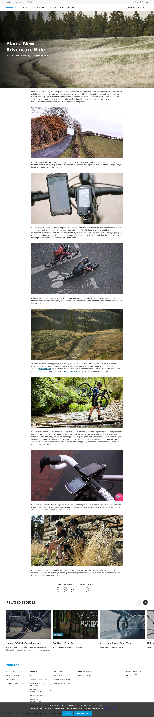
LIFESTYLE (51, 7)
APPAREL (71, 7)
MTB (33, 7)
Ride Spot (86, 371)
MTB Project (63, 371)
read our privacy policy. (113, 708)
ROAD (25, 7)
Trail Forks (73, 371)
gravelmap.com (44, 369)
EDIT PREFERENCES (82, 713)
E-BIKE (61, 7)
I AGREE (68, 713)
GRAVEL (40, 7)
